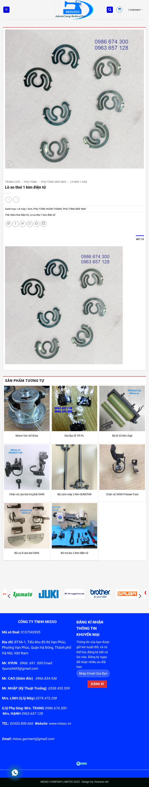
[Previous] (9, 596)
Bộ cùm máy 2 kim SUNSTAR (74, 494)
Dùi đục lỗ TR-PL (74, 435)
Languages (134, 9)
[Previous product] (16, 200)
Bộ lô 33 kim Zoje (122, 435)
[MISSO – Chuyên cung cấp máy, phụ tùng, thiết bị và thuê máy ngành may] (74, 9)
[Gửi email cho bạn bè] (29, 224)
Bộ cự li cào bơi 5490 (26, 553)
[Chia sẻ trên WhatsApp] (8, 224)
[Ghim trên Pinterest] (36, 224)
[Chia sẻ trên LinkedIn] (43, 224)
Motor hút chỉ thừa (27, 435)
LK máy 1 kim (78, 181)
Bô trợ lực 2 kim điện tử (74, 553)
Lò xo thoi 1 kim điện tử (42, 214)
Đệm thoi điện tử (19, 214)
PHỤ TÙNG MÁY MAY (53, 181)
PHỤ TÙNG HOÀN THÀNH (47, 208)
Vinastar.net (101, 782)
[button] (6, 10)
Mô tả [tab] (140, 239)
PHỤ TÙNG (30, 181)
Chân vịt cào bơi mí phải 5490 (26, 494)
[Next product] (8, 200)
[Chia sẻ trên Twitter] (22, 224)
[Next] (139, 596)
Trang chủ (12, 181)
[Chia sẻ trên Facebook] (15, 224)
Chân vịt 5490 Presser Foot (122, 494)
